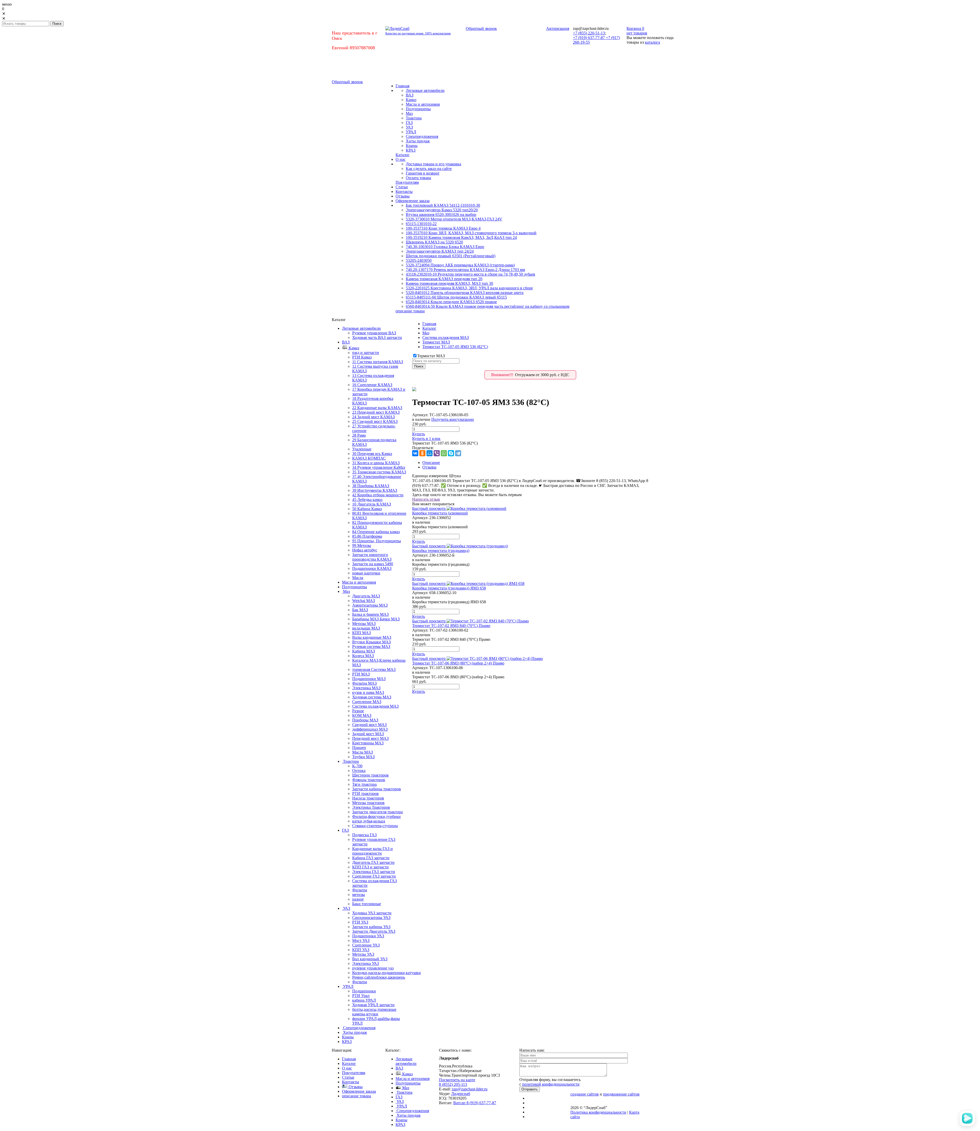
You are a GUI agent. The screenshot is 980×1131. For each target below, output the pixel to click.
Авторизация (557, 28)
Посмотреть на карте (457, 1080)
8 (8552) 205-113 (453, 1084)
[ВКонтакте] (415, 453)
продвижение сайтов (621, 1094)
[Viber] (437, 453)
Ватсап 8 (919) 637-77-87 (474, 1103)
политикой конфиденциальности (551, 1084)
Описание (431, 462)
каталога (652, 42)
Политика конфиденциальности (598, 1112)
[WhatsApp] (444, 453)
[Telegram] (458, 453)
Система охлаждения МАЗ (445, 337)
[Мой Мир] (429, 453)
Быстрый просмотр (429, 508)
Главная (429, 324)
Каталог (429, 328)
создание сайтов (584, 1094)
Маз (425, 333)
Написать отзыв (426, 499)
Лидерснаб (460, 1093)
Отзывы (429, 467)
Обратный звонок (481, 28)
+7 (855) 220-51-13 (589, 33)
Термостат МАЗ (436, 342)
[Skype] (451, 453)
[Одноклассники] (422, 453)
